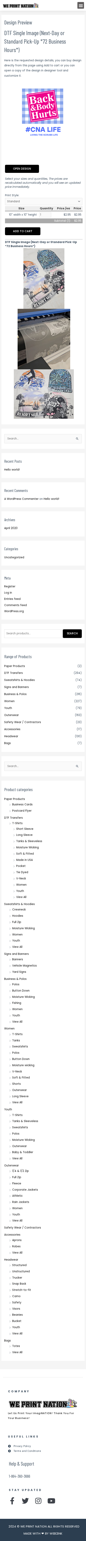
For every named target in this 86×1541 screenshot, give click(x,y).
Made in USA (24, 860)
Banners (17, 959)
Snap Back (19, 1284)
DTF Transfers (13, 673)
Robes (16, 1246)
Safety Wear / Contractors (22, 722)
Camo (16, 1296)
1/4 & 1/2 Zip (20, 1171)
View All (21, 897)
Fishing (16, 1003)
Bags (7, 743)
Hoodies (17, 916)
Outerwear (11, 715)
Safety (16, 1302)
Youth (8, 708)
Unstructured (21, 1271)
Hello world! (12, 470)
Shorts (16, 1084)
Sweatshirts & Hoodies (19, 680)
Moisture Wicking (27, 847)
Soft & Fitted (25, 854)
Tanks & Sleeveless (29, 841)
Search (72, 633)
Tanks (16, 1040)
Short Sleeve (24, 829)
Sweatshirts (20, 1046)
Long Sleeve (24, 835)
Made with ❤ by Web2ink (43, 1533)
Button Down (21, 991)
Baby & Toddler (22, 1152)
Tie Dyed (22, 872)
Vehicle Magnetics (24, 966)
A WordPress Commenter (21, 499)
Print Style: (12, 195)
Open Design (22, 169)
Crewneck (19, 909)
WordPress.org (14, 611)
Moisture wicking (23, 1065)
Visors (16, 1309)
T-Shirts (17, 823)
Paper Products (14, 666)
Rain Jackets (20, 1202)
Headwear (11, 736)
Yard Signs (19, 972)
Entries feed (12, 599)
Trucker (17, 1278)
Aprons (17, 1240)
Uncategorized (14, 557)
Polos (15, 984)
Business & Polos (15, 694)
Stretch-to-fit (21, 1290)
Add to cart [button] (22, 231)
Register (9, 586)
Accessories (12, 729)
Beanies (17, 1315)
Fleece (16, 1183)
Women (9, 701)
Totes (16, 1346)
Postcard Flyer (22, 811)
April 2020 (11, 528)
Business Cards (22, 804)
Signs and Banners (16, 687)
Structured (19, 1265)
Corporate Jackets (25, 1190)
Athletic (17, 1196)
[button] (80, 5)
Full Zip (16, 922)
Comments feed (15, 605)
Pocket (21, 866)
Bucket (16, 1321)
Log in (8, 593)
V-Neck (21, 878)
